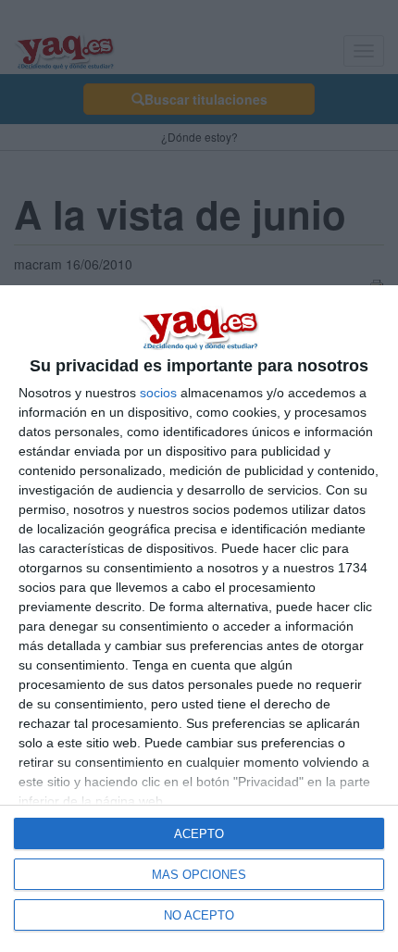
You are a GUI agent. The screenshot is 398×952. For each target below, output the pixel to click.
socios (158, 392)
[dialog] (199, 618)
